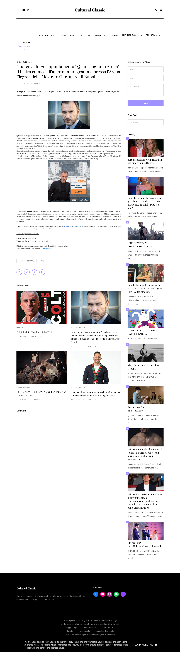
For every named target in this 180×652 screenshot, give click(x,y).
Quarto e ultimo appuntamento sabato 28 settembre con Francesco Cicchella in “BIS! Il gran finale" (95, 394)
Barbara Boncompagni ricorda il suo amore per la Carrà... (145, 161)
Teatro (44, 261)
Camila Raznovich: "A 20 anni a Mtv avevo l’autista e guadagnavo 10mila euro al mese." (145, 288)
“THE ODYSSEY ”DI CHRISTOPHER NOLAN (140, 245)
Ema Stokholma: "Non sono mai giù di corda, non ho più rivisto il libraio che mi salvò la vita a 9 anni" (145, 203)
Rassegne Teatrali (26, 261)
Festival (19, 328)
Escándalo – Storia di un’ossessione (139, 409)
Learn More (141, 645)
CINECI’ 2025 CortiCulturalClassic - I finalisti (145, 544)
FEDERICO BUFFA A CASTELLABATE (34, 332)
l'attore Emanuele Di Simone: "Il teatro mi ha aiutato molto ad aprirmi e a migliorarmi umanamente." (145, 454)
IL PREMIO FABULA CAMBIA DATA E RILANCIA (143, 332)
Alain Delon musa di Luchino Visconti (143, 367)
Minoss (26, 42)
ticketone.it (77, 226)
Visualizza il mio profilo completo (26, 47)
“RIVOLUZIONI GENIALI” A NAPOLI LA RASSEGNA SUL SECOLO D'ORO (41, 394)
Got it (153, 645)
